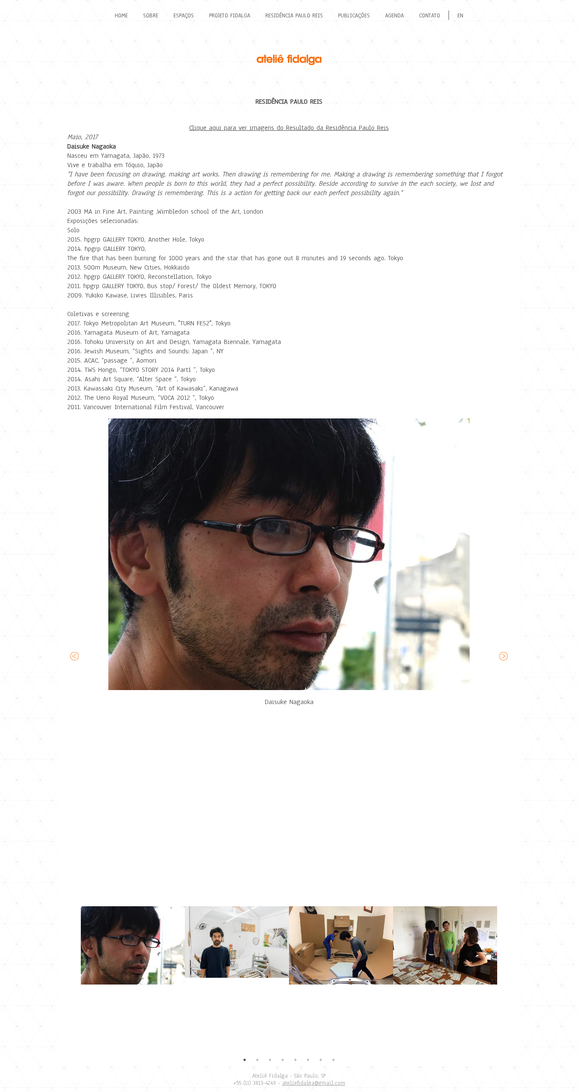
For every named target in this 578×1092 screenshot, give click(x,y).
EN (460, 15)
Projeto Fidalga (229, 15)
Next (503, 975)
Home (121, 15)
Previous (74, 975)
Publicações (354, 15)
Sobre (150, 15)
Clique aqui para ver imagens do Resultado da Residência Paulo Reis (289, 127)
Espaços (183, 15)
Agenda (394, 15)
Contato (429, 15)
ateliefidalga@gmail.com (313, 1082)
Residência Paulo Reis (294, 15)
